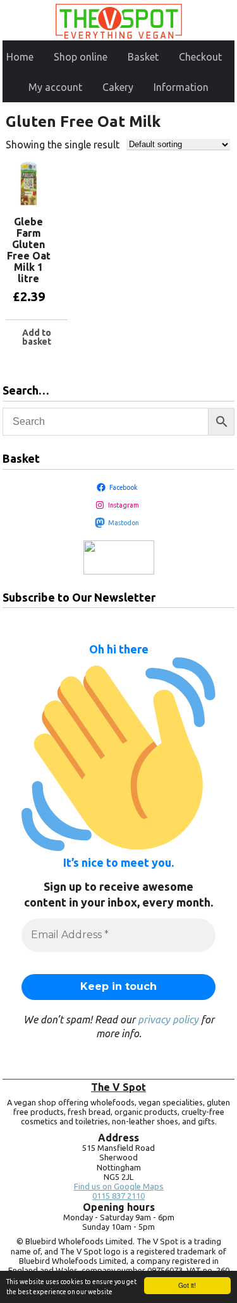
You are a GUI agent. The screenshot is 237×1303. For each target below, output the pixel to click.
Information (181, 87)
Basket (143, 56)
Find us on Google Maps (119, 1186)
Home (19, 56)
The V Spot (118, 1087)
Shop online (80, 56)
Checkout (200, 56)
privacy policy (168, 1019)
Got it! (187, 1285)
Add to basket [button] (36, 337)
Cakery (117, 87)
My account (55, 87)
